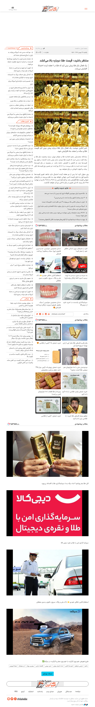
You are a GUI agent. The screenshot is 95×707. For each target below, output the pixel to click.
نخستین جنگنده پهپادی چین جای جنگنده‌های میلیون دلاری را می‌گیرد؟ (21, 176)
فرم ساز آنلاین (69, 666)
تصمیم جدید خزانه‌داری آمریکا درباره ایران (20, 82)
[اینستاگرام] (15, 698)
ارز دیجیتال (22, 666)
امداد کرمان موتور (58, 666)
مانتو (86, 666)
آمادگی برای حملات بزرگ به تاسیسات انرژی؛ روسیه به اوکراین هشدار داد (20, 76)
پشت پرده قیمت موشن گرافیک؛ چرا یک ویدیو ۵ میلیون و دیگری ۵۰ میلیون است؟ (19, 343)
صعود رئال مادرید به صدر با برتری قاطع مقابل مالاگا (21, 280)
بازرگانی (27, 299)
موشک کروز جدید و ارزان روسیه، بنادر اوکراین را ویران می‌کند (20, 198)
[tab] (26, 48)
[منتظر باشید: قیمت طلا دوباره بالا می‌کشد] (61, 91)
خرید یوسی (48, 666)
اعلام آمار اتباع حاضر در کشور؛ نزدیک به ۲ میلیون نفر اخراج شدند (20, 246)
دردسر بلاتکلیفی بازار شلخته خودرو (20, 96)
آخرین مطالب (25, 121)
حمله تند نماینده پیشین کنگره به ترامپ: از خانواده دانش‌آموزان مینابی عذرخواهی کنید (21, 206)
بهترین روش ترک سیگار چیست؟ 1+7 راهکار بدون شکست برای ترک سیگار (20, 337)
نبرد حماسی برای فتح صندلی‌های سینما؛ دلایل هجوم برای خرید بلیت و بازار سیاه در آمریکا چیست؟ (20, 168)
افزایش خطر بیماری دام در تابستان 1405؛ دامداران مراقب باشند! (21, 349)
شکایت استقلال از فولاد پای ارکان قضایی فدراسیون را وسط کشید (22, 286)
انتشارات (30, 691)
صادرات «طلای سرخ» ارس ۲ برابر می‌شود (21, 266)
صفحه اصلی (84, 48)
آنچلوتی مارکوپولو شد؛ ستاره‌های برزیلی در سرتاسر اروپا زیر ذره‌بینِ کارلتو (19, 134)
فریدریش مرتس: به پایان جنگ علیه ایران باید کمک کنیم (20, 227)
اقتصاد (77, 48)
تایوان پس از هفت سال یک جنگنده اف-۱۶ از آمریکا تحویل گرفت (21, 213)
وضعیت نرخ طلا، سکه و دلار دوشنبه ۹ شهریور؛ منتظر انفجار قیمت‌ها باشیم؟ (20, 253)
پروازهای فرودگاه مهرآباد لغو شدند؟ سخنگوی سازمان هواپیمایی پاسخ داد (20, 127)
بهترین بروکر (30, 666)
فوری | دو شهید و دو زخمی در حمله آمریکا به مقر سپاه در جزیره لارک (21, 69)
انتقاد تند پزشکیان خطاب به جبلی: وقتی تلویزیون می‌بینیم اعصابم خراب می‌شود (21, 108)
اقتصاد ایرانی (39, 666)
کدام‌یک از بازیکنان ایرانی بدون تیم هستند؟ (21, 140)
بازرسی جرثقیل (79, 666)
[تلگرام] (8, 698)
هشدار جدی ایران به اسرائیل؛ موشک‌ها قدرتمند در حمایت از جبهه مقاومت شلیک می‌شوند (20, 61)
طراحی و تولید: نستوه (77, 705)
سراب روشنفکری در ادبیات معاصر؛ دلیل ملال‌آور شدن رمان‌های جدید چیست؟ (20, 160)
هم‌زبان (59, 691)
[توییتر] (12, 698)
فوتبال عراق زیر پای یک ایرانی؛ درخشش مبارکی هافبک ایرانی (22, 322)
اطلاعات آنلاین (50, 8)
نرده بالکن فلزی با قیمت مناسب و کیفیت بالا (21, 355)
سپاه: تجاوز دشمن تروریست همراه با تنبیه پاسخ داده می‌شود (20, 220)
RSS (16, 691)
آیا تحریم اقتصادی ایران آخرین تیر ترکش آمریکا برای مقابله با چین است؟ (21, 182)
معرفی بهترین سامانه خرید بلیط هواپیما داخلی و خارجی (21, 304)
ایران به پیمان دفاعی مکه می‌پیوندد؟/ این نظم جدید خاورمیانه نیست (63, 202)
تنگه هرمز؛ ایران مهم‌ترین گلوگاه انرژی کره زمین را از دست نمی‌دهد (64, 193)
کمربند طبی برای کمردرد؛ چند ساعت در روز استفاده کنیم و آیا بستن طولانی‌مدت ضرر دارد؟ (19, 329)
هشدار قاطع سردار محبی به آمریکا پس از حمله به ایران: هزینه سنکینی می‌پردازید (20, 115)
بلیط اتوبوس (13, 666)
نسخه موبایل (47, 673)
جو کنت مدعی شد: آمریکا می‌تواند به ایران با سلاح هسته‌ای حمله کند (20, 53)
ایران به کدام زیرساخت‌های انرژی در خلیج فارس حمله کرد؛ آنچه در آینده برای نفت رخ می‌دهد (20, 90)
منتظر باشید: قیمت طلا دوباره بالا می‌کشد (64, 60)
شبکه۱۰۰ (77, 691)
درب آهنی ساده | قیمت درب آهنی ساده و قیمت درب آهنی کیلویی (20, 361)
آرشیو (22, 691)
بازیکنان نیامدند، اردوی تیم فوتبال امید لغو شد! (21, 260)
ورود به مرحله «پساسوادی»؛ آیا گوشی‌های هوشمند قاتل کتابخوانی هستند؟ (62, 219)
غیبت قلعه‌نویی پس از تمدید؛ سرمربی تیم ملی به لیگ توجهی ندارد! (20, 147)
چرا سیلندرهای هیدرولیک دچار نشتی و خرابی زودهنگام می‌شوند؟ (20, 310)
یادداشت (40, 691)
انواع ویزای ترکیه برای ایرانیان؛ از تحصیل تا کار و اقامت (22, 316)
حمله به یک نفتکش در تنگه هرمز (20, 101)
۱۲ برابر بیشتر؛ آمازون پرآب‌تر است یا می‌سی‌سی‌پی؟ (69, 197)
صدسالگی (68, 691)
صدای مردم (50, 691)
